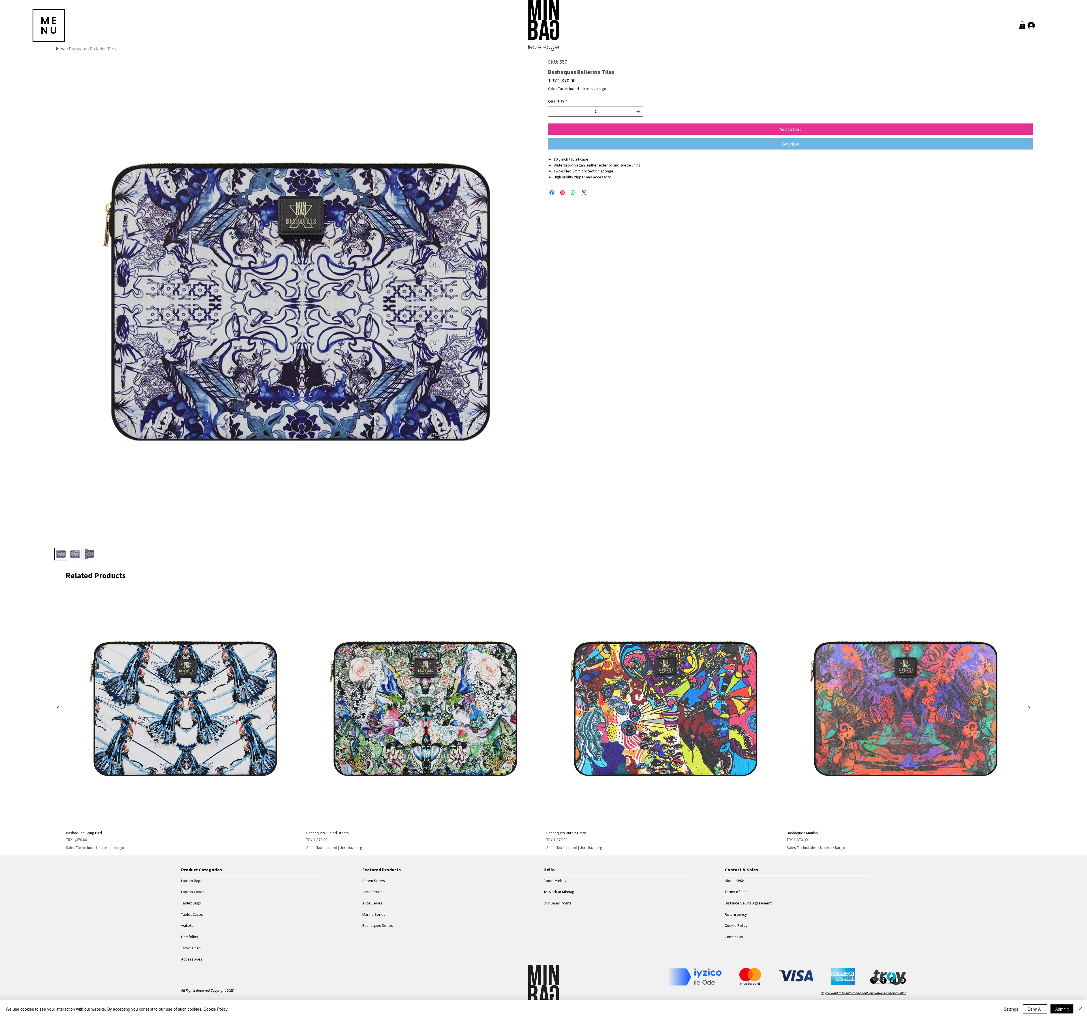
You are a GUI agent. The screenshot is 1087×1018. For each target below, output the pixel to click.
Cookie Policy (736, 925)
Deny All (1035, 1009)
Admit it (1062, 1009)
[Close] (1080, 1008)
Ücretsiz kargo (593, 88)
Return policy (736, 914)
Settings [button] (1011, 1009)
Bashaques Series (377, 925)
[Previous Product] (57, 708)
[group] (543, 721)
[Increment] (638, 111)
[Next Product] (1029, 708)
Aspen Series (373, 880)
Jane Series (372, 891)
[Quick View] (183, 708)
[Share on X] (584, 192)
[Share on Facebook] (551, 192)
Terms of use (736, 891)
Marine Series (374, 914)
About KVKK (734, 880)
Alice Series (372, 903)
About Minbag (555, 880)
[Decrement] (552, 111)
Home (60, 49)
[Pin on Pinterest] (562, 192)
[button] (1022, 25)
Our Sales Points (558, 903)
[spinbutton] (595, 111)
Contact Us (734, 936)
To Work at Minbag (559, 891)
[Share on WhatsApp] (573, 192)
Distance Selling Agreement (748, 903)
